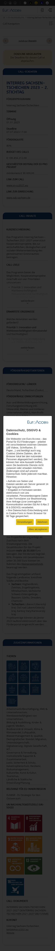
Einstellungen (24, 522)
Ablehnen (42, 522)
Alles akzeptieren (37, 529)
